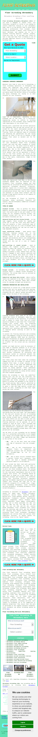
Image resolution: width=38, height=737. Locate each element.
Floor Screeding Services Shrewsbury (16, 612)
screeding (32, 594)
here (8, 608)
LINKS (19, 9)
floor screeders (20, 507)
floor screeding (20, 512)
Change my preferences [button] (23, 730)
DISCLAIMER (33, 9)
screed (5, 129)
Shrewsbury (25, 491)
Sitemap (4, 716)
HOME (16, 9)
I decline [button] (23, 726)
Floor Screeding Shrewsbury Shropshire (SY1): (18, 21)
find (8, 572)
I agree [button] (23, 722)
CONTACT (27, 9)
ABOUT (23, 9)
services (14, 515)
